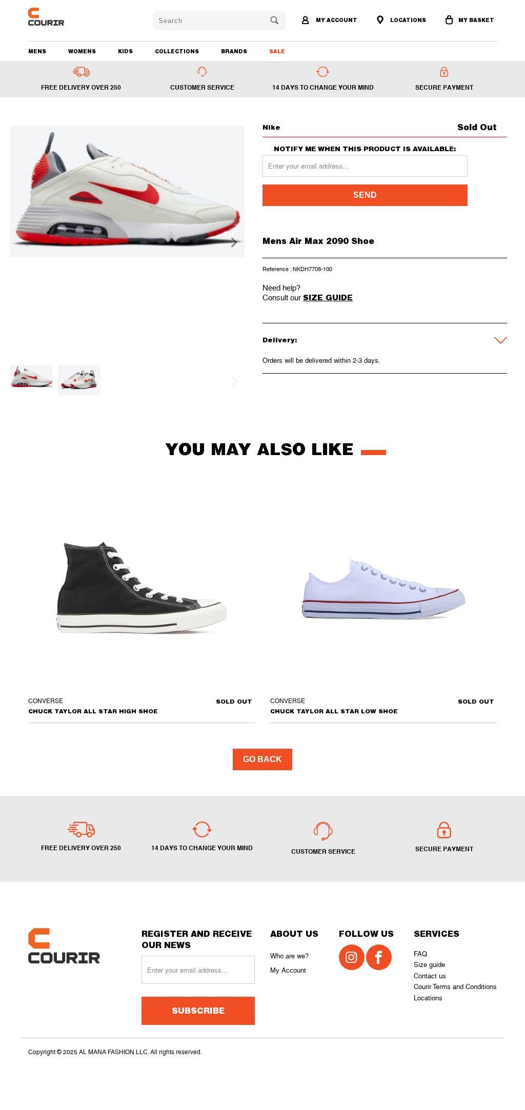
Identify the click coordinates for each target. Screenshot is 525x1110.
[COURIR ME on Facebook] (379, 957)
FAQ (420, 954)
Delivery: (279, 340)
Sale (277, 51)
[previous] (24, 242)
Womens (82, 51)
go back (262, 759)
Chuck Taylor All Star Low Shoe (383, 588)
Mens (37, 51)
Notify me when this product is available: (365, 149)
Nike (271, 127)
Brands (234, 51)
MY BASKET (476, 20)
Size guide (429, 965)
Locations (428, 998)
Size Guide (328, 297)
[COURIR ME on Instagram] (352, 957)
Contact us (430, 976)
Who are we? (289, 956)
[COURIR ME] (65, 17)
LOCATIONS (407, 20)
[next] (230, 242)
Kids (125, 51)
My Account (288, 970)
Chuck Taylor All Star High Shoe (141, 588)
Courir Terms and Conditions (455, 987)
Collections (177, 51)
